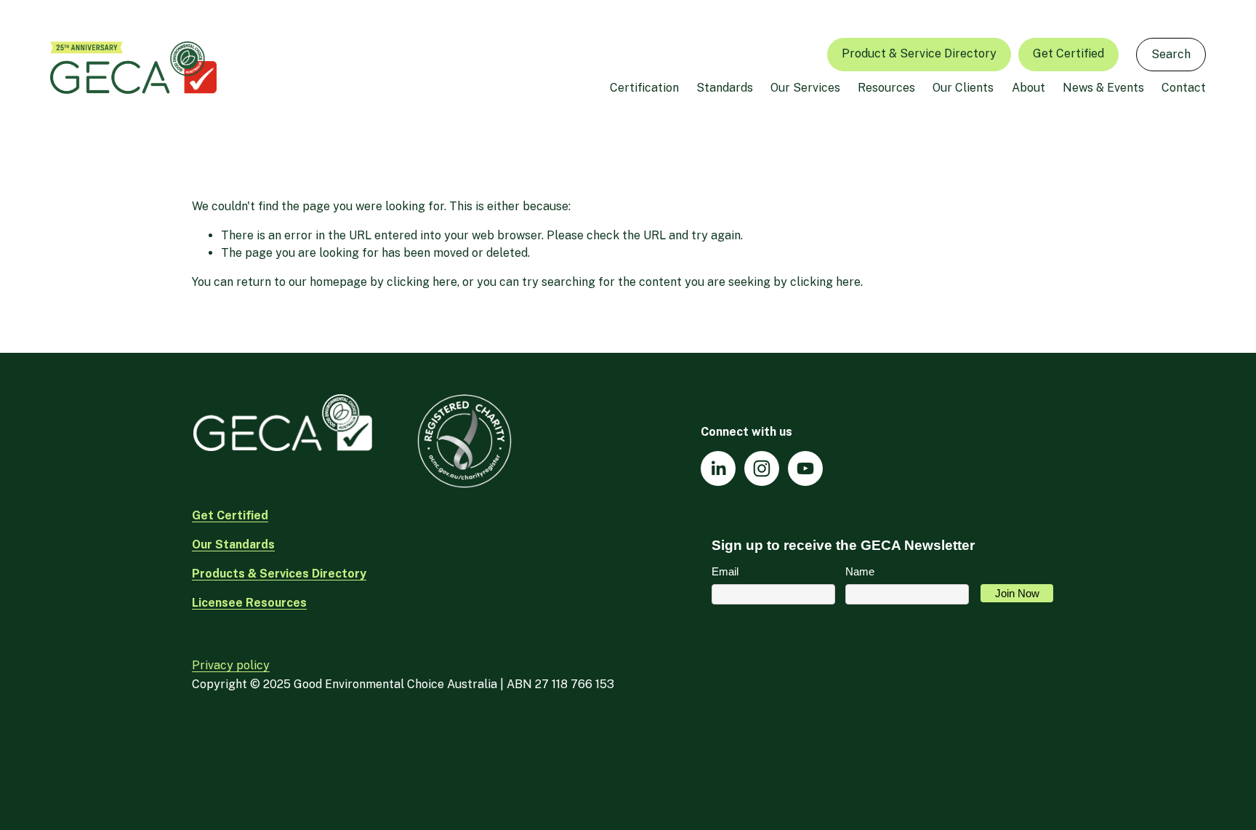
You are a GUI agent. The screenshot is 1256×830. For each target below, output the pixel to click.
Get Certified (1068, 53)
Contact (1184, 88)
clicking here (422, 282)
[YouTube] (805, 468)
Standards (724, 88)
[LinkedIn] (718, 468)
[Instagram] (761, 468)
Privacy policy (231, 665)
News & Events (1103, 88)
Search (1171, 54)
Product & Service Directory (919, 53)
